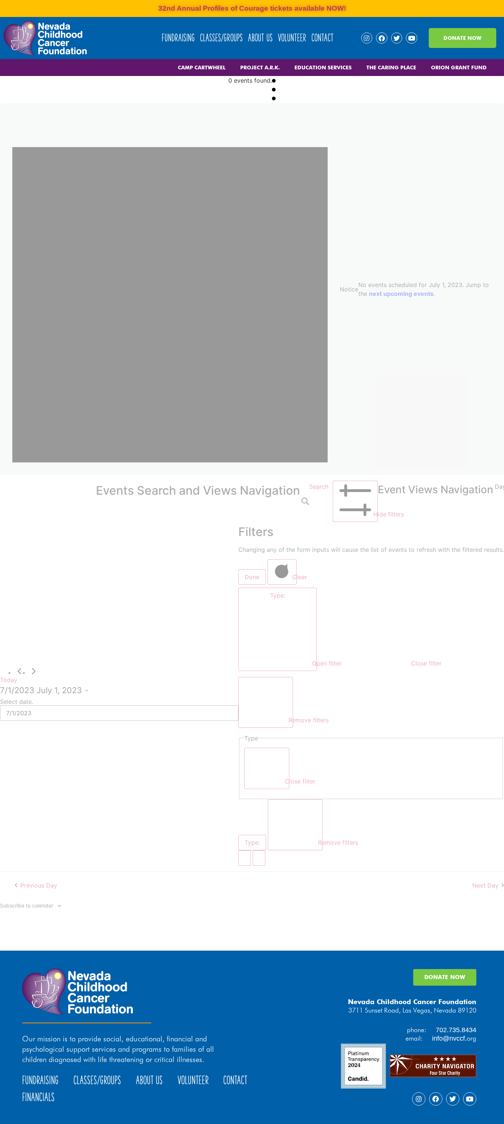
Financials (38, 1097)
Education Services (323, 67)
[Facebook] (381, 38)
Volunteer (292, 38)
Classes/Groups (221, 38)
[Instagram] (367, 38)
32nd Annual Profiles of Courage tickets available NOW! (252, 8)
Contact (322, 38)
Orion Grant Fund (459, 67)
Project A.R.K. (260, 67)
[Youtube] (411, 38)
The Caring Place (391, 67)
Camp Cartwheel (201, 67)
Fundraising (178, 38)
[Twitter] (397, 38)
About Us (260, 38)
